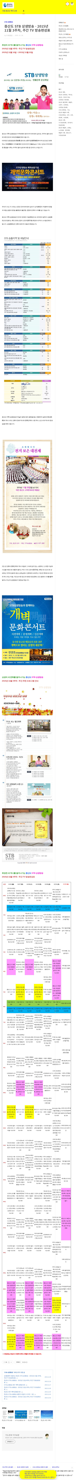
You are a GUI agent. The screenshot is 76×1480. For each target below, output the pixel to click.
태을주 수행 (62, 133)
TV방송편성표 (62, 135)
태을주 (70, 102)
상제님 (69, 128)
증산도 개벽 (62, 92)
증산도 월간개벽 (63, 102)
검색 (67, 3)
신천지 (60, 105)
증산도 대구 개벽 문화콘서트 (12, 1392)
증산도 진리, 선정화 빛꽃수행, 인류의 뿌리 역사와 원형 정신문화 (23, 1438)
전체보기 (61, 22)
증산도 (60, 97)
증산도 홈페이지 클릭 (23, 1467)
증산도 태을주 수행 (64, 112)
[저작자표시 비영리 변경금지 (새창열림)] (24, 1362)
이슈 (68, 110)
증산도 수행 (62, 120)
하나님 (70, 95)
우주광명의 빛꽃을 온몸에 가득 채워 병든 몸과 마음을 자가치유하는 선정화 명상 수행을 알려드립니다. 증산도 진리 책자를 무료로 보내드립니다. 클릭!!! (40, 1474)
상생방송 (65, 105)
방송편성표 (62, 125)
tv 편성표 (61, 130)
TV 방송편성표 (62, 123)
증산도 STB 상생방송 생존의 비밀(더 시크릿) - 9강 (19, 1394)
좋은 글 (61, 59)
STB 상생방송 (8, 22)
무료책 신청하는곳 (64, 52)
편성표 (60, 117)
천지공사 (70, 123)
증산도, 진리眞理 (64, 34)
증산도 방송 (66, 97)
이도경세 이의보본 (12, 1435)
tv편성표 (65, 117)
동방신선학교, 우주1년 (65, 37)
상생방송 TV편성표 (64, 100)
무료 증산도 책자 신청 (9, 11)
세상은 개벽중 (63, 55)
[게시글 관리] (11, 1362)
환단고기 (68, 133)
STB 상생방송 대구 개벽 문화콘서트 (14, 1385)
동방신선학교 (55, 1467)
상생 (71, 115)
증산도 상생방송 (63, 95)
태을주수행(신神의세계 (65, 41)
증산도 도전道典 (63, 26)
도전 (68, 115)
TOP (72, 1467)
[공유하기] (9, 1362)
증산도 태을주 (62, 128)
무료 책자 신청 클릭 (7, 1467)
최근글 (61, 77)
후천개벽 (67, 130)
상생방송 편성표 (63, 107)
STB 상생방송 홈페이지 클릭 (40, 1467)
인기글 (66, 77)
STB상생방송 (62, 115)
